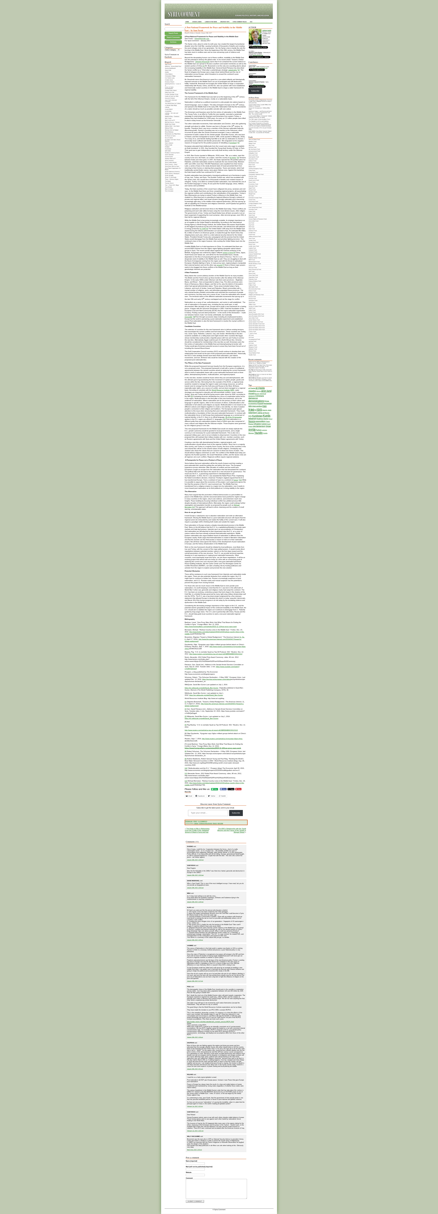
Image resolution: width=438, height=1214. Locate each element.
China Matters (169, 74)
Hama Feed (252, 213)
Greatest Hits (224, 21)
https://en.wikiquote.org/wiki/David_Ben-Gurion (201, 688)
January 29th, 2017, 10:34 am (195, 875)
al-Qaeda (251, 388)
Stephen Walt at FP (170, 158)
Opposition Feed (253, 277)
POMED (167, 147)
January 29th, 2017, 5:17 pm (195, 981)
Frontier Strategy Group (171, 94)
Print (195, 821)
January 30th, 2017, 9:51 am (195, 1069)
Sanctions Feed (253, 300)
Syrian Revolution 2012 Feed (257, 325)
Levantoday (168, 111)
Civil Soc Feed (253, 176)
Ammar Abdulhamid (170, 68)
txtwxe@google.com (202, 38)
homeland (233, 143)
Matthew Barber (263, 419)
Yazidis (258, 432)
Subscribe (236, 813)
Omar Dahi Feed (253, 275)
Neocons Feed (253, 267)
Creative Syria (169, 80)
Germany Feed (253, 209)
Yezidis (265, 433)
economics (252, 403)
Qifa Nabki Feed (253, 287)
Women (251, 433)
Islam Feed (252, 228)
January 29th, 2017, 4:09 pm (195, 940)
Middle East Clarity (170, 124)
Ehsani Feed (252, 190)
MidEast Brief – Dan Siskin (172, 126)
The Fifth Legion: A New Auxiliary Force (259, 119)
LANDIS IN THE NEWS (211, 21)
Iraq (251, 409)
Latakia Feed (252, 248)
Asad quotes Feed (254, 157)
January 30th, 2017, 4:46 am (195, 1037)
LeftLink (167, 107)
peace (236, 480)
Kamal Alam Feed (253, 242)
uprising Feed (252, 341)
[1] (204, 66)
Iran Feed (251, 223)
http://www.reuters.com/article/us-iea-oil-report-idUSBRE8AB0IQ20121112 (215, 654)
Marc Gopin (168, 118)
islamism (252, 412)
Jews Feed (252, 238)
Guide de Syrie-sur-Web (171, 96)
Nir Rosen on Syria (170, 135)
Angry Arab (168, 70)
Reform (220, 823)
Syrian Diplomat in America (172, 171)
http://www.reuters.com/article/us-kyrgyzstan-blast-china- (222, 739)
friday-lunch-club (169, 92)
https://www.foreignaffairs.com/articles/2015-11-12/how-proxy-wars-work (211, 626)
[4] (238, 158)
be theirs (233, 158)
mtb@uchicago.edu (257, 55)
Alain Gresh (168, 64)
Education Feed (253, 186)
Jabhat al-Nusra (263, 413)
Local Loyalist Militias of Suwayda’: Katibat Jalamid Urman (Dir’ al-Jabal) (260, 116)
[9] (192, 396)
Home (187, 21)
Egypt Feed (252, 188)
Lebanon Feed (253, 250)
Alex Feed (251, 145)
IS (255, 410)
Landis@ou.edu (257, 45)
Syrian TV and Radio (170, 177)
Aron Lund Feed (253, 155)
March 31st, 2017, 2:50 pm (194, 1149)
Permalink (188, 821)
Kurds (266, 415)
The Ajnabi (168, 181)
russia (264, 424)
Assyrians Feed (253, 159)
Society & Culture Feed (255, 306)
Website (188, 1172)
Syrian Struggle (169, 175)
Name (191, 1161)
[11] (240, 480)
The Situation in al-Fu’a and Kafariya (259, 121)
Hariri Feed (252, 215)
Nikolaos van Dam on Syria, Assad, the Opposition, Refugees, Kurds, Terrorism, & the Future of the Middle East (260, 379)
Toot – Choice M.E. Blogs (172, 185)
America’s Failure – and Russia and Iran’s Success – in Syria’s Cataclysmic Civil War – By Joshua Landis (260, 113)
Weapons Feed (253, 347)
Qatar (268, 421)
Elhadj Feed (252, 193)
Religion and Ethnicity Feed (256, 294)
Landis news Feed (254, 246)
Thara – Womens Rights (171, 179)
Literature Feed (253, 252)
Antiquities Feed (253, 153)
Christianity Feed (253, 172)
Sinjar (268, 426)
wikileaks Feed (253, 349)
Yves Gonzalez (169, 191)
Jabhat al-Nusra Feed (255, 236)
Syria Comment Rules (240, 21)
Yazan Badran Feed (254, 353)
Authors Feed (252, 160)
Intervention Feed (253, 221)
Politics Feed (252, 285)
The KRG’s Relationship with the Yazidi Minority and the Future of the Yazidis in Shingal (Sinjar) (231, 830)
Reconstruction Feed (254, 289)
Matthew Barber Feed (255, 258)
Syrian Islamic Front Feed (256, 322)
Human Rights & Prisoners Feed (258, 219)
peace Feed (252, 283)
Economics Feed (253, 184)
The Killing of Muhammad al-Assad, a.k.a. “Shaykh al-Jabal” (259, 362)
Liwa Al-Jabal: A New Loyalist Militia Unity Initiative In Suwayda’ (260, 105)
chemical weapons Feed (255, 168)
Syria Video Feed (253, 318)
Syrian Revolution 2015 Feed (257, 329)
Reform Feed (252, 290)
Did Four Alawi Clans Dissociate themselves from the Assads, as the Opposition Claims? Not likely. (260, 366)
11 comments (202, 821)
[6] (234, 252)
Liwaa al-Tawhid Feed (255, 254)
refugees (257, 424)
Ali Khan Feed (252, 147)
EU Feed (251, 195)
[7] (223, 265)
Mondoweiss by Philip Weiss (173, 134)
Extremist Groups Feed (255, 197)
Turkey (259, 430)
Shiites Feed (252, 304)
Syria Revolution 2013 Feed (256, 316)
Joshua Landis (197, 21)
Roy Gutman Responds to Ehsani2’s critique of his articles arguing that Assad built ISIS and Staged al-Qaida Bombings (260, 124)
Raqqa (250, 424)
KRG (250, 416)
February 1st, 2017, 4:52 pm (195, 1106)
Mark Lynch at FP (170, 120)
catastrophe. (232, 70)
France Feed (252, 205)
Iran (264, 406)
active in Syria (228, 252)
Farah (196, 823)
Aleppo (258, 391)
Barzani (256, 394)
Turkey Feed (252, 331)
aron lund (266, 390)
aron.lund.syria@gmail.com (259, 68)
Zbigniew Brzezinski (202, 62)
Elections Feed (253, 192)
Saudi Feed (252, 302)
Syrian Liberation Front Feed (256, 323)
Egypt (260, 403)
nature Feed (252, 265)
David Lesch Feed (254, 180)
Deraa (266, 401)
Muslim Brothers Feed (255, 263)
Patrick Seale (168, 145)
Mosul (270, 419)
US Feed (251, 343)
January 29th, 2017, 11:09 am (195, 902)
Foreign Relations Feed (255, 203)
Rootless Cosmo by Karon (172, 152)
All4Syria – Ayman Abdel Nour (173, 66)
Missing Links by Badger (172, 130)
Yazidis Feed (252, 355)
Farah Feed (252, 199)
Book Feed (252, 164)
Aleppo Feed (252, 143)
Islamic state (266, 410)
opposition (260, 421)
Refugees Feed (253, 292)
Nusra (251, 421)
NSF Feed (251, 271)
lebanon (252, 418)
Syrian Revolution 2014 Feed (257, 327)
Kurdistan (257, 415)
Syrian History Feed (254, 320)
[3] (238, 143)
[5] (207, 229)
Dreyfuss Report (169, 82)
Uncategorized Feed (254, 339)
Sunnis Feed (252, 312)
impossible (188, 317)
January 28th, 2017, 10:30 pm (195, 860)
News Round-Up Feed (255, 269)
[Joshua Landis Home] (255, 44)
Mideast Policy (169, 128)
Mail (199, 1167)
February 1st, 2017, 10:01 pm (195, 1130)
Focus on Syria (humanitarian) (169, 87)
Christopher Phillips (170, 76)
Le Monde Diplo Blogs (171, 105)
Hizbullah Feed (253, 217)
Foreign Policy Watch (171, 90)
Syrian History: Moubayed (172, 173)
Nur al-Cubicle (169, 137)
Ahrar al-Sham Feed (254, 139)
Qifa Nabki (168, 150)
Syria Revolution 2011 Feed (256, 314)
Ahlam (250, 361)
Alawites (252, 391)
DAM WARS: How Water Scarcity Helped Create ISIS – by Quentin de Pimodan (260, 131)
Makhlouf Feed (253, 256)
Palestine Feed (253, 279)
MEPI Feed (252, 259)
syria (252, 429)
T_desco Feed (253, 333)
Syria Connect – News (171, 164)
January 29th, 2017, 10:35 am (195, 887)
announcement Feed (254, 151)
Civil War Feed (253, 178)
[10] (224, 419)
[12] (193, 507)
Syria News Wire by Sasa (172, 166)
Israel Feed (252, 234)
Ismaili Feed (252, 232)
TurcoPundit (168, 187)
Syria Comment (169, 160)
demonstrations (256, 400)
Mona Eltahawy (169, 132)
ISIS (259, 409)
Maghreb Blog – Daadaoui (172, 116)
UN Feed (251, 337)
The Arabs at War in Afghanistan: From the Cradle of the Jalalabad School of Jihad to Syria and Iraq (197, 830)
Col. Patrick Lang (169, 78)
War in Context (169, 189)
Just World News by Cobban (173, 103)
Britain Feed (252, 166)
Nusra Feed (252, 273)
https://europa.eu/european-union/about (216, 679)
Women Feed (252, 351)
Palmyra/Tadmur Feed (255, 281)
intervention (257, 406)
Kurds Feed (252, 244)
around (219, 265)
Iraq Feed (251, 225)
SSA (251, 21)
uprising (264, 430)
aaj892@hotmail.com (258, 84)
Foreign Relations (205, 823)
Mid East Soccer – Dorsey (172, 122)
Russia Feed (252, 296)
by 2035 (203, 229)
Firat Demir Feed (253, 201)
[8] (194, 317)
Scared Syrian (169, 156)
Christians (259, 396)
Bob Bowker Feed (254, 162)
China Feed (252, 170)
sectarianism (259, 426)
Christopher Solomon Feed (256, 174)
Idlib (250, 406)
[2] (239, 70)
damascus (253, 398)
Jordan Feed (252, 240)
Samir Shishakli (169, 154)
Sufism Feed (252, 310)
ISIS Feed (251, 226)
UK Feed (251, 335)
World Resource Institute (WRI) (223, 390)
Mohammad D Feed (254, 261)
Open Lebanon (169, 143)
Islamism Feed (253, 230)
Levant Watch (169, 109)
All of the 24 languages (233, 417)
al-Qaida (260, 388)
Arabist (167, 72)
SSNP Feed (252, 308)
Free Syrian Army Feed (255, 207)
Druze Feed (252, 182)
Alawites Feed (252, 141)
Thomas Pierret (169, 183)
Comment (189, 1178)
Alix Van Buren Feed (254, 149)
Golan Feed (252, 211)
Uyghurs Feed (253, 345)
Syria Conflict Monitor (171, 162)
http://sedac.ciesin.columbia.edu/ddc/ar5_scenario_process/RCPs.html (210, 1022)
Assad (251, 393)
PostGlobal (168, 149)
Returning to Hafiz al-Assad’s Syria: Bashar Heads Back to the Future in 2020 (260, 371)
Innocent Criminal (170, 98)
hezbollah (268, 403)
